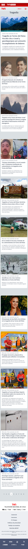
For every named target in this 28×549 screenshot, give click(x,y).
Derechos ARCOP (14, 528)
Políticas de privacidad (14, 523)
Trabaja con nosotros (14, 525)
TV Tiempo (14, 520)
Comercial (14, 515)
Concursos (14, 517)
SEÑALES (19, 8)
